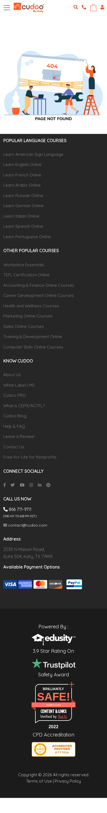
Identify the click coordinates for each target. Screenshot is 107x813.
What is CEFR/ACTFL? (24, 405)
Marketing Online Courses (28, 316)
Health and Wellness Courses (31, 305)
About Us (12, 374)
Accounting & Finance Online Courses (38, 285)
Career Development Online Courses (38, 295)
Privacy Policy (68, 781)
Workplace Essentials (23, 264)
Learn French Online (22, 175)
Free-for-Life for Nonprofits (30, 457)
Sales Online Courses (23, 326)
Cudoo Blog (14, 415)
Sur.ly (62, 716)
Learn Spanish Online (23, 226)
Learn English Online (22, 164)
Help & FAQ (14, 426)
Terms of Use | (40, 781)
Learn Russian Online (23, 195)
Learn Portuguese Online (27, 236)
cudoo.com (53, 704)
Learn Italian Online (21, 216)
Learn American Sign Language (33, 154)
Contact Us (13, 446)
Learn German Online (23, 205)
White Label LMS (19, 385)
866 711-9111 (20, 509)
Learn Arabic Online (22, 185)
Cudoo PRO (14, 395)
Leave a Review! (18, 436)
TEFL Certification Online (26, 274)
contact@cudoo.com (27, 525)
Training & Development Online (32, 336)
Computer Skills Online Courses (33, 347)
